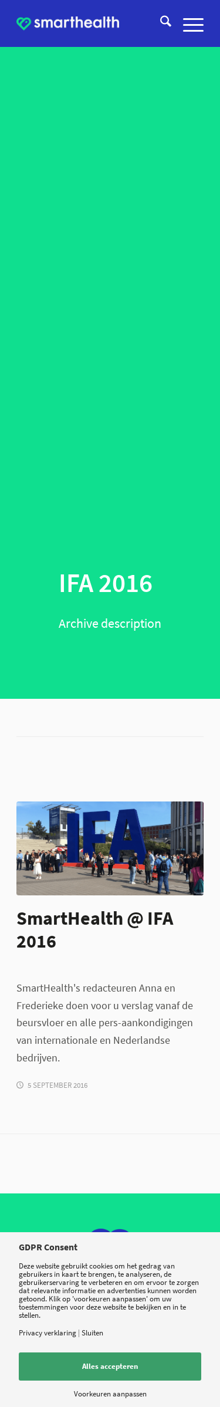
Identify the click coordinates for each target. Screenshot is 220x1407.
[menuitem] (159, 23)
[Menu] (187, 23)
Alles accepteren (110, 1366)
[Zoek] (159, 23)
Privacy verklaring (47, 1333)
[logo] (67, 23)
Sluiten (92, 1333)
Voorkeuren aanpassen (110, 1394)
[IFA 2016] (110, 848)
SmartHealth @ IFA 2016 (94, 929)
